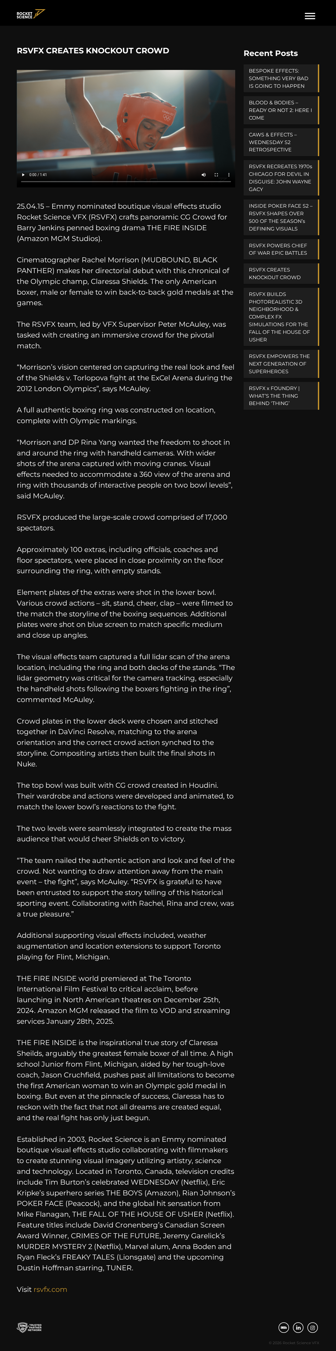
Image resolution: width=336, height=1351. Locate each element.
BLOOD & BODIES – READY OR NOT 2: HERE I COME (280, 110)
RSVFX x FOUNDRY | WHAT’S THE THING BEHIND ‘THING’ (274, 396)
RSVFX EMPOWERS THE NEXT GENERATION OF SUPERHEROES (279, 364)
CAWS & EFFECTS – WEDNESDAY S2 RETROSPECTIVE (273, 142)
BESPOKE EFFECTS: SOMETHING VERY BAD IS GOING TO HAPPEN (278, 78)
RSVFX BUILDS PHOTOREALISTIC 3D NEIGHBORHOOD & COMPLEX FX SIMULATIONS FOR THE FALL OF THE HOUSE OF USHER (279, 317)
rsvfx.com (50, 1289)
